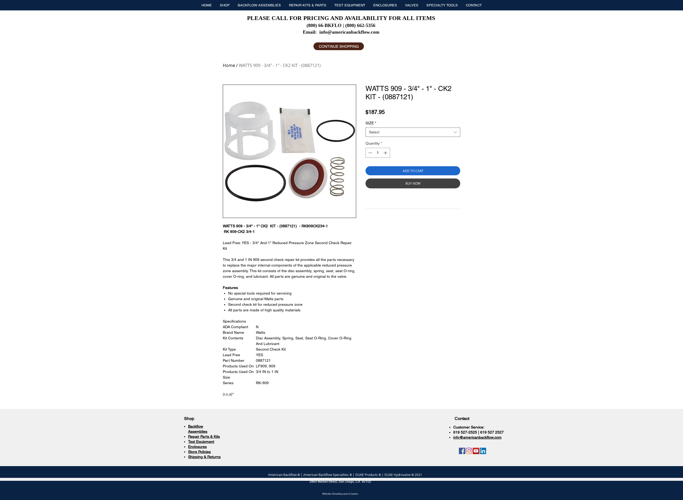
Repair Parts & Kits (204, 436)
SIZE (371, 123)
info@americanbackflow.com (349, 32)
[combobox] (413, 132)
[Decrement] (369, 152)
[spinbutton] (378, 152)
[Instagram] (469, 451)
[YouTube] (476, 451)
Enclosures (197, 447)
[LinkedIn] (483, 451)
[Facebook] (462, 451)
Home (229, 65)
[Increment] (386, 152)
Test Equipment (201, 441)
